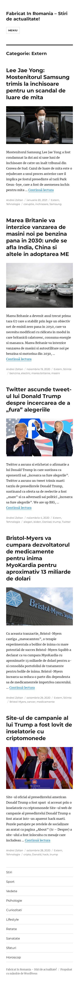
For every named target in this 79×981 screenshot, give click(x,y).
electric (25, 373)
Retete (11, 929)
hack (46, 854)
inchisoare (41, 204)
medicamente (46, 701)
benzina (15, 373)
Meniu (13, 30)
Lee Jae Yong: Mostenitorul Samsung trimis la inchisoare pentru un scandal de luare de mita (38, 84)
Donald (36, 854)
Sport (10, 882)
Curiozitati (14, 910)
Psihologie (14, 900)
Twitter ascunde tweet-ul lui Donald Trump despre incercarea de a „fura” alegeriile (39, 399)
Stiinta (67, 369)
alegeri (28, 521)
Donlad (47, 521)
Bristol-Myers (18, 701)
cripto (27, 854)
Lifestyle (12, 919)
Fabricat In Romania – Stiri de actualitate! (36, 16)
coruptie (29, 204)
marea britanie (40, 373)
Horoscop (13, 957)
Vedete (11, 891)
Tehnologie (13, 204)
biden (37, 521)
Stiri (9, 872)
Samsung (55, 204)
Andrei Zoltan (14, 200)
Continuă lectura (41, 190)
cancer (31, 701)
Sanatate (13, 938)
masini (55, 373)
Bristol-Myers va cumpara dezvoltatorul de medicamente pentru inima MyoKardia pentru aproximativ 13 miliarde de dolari (38, 558)
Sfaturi (11, 948)
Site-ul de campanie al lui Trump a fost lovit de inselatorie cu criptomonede (39, 728)
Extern (55, 200)
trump (57, 521)
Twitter (66, 521)
